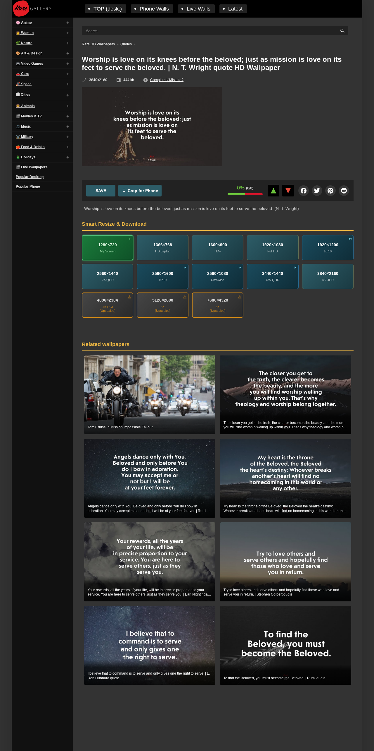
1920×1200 (327, 244)
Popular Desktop (30, 177)
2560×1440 (107, 273)
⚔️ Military (24, 137)
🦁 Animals (25, 106)
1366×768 (162, 244)
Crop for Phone (143, 190)
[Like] (273, 190)
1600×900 (217, 244)
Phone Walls (154, 9)
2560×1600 (162, 273)
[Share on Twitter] (317, 190)
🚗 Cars (22, 74)
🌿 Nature (24, 43)
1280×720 (107, 244)
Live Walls (198, 9)
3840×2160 (327, 273)
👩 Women (25, 33)
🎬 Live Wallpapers (32, 167)
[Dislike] (288, 190)
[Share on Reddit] (344, 190)
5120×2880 (162, 300)
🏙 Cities (23, 95)
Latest (235, 9)
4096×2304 (107, 300)
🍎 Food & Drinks (30, 147)
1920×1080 (272, 244)
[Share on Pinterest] (330, 190)
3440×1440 (272, 273)
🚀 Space (24, 84)
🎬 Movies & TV (29, 116)
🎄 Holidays (26, 157)
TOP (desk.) (108, 9)
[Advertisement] (292, 130)
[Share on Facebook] (303, 190)
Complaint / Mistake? (166, 80)
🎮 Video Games (29, 63)
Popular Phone (28, 186)
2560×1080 (217, 273)
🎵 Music (23, 126)
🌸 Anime (24, 22)
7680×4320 (217, 300)
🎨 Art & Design (29, 53)
